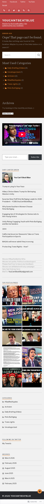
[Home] (4, 10)
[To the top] (39, 491)
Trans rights (12, 84)
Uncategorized (13, 72)
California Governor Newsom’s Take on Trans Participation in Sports (20, 235)
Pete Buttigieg (13, 88)
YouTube (32, 2)
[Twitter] (14, 10)
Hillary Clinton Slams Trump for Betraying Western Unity (19, 193)
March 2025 (10, 478)
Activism (11, 76)
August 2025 (10, 468)
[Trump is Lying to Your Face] (12, 296)
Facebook (13, 2)
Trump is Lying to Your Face (13, 187)
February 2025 (11, 483)
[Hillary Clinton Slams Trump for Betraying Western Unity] (32, 296)
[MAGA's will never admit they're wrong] (12, 378)
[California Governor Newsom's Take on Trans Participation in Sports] (32, 357)
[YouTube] (19, 10)
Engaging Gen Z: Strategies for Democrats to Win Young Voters (20, 215)
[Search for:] (22, 55)
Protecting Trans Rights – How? (15, 247)
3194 (4, 229)
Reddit (4, 5)
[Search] (29, 10)
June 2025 (9, 473)
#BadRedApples (14, 80)
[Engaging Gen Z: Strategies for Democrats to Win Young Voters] (12, 337)
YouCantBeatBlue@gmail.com (20, 272)
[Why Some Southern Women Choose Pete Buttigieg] (32, 316)
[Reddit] (24, 10)
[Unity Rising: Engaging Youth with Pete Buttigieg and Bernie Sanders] (32, 337)
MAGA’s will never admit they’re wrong (17, 242)
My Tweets (6, 443)
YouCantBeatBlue (18, 20)
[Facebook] (9, 10)
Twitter (22, 2)
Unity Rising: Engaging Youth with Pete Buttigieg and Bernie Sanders (22, 223)
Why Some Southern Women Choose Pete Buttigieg (17, 208)
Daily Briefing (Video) (16, 68)
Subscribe (35, 157)
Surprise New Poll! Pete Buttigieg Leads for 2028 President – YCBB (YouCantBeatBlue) (22, 200)
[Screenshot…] (12, 357)
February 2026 (11, 463)
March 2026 (10, 458)
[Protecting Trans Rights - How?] (32, 378)
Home (4, 2)
